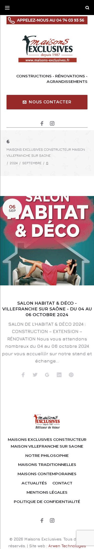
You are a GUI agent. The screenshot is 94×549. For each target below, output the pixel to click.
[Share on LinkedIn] (59, 375)
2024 (14, 163)
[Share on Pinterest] (71, 375)
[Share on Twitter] (35, 375)
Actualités (34, 483)
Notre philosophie (47, 455)
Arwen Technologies (67, 545)
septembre (32, 163)
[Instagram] (52, 124)
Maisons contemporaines (47, 473)
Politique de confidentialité (47, 501)
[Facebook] (42, 124)
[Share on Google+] (47, 375)
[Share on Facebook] (23, 375)
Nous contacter (50, 102)
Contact (62, 483)
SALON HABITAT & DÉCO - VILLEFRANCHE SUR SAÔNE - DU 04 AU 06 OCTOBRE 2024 (47, 309)
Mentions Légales (47, 492)
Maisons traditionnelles (47, 464)
